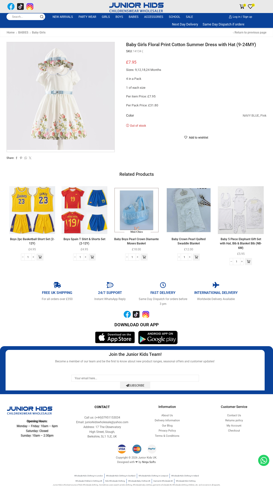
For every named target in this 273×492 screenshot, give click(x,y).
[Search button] (41, 16)
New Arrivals (63, 17)
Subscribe (136, 385)
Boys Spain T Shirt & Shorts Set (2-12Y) (84, 241)
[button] (39, 257)
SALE (189, 17)
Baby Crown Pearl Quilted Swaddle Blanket (189, 241)
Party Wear (87, 17)
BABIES (134, 17)
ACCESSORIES (153, 17)
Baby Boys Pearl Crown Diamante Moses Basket (136, 241)
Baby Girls (39, 32)
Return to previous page (250, 32)
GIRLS (106, 17)
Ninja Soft (148, 462)
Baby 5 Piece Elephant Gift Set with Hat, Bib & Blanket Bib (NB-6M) (241, 243)
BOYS (119, 17)
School (174, 17)
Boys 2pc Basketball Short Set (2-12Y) (32, 241)
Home (11, 32)
